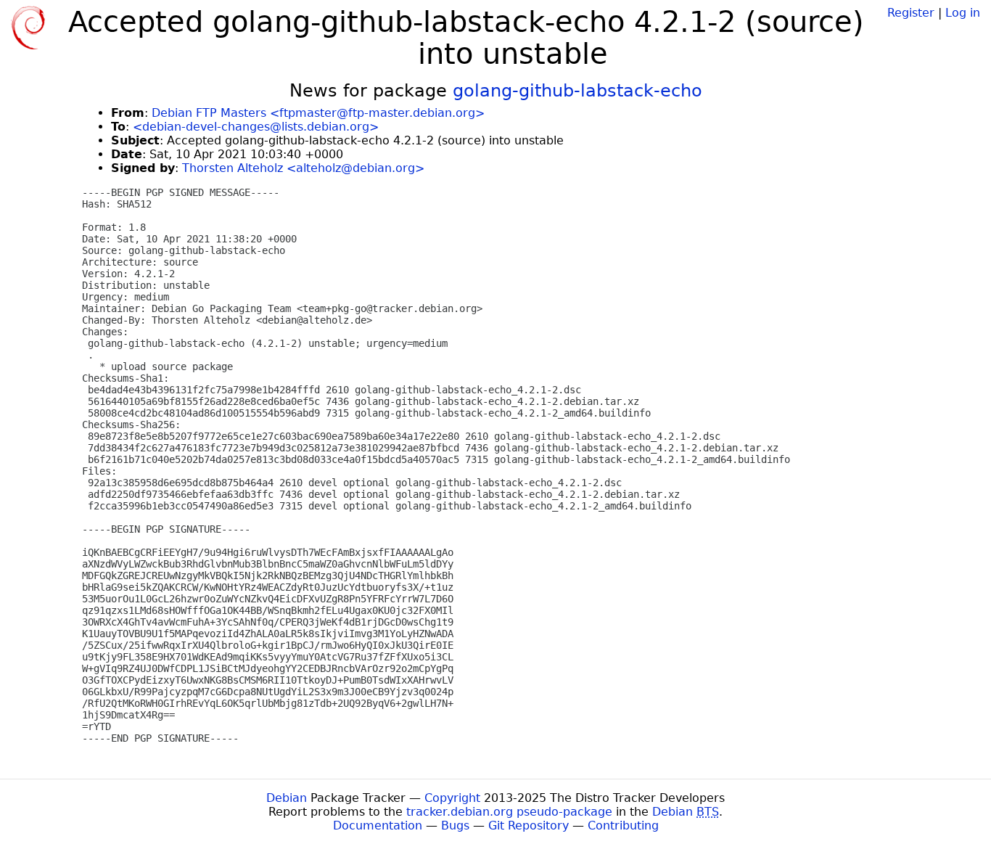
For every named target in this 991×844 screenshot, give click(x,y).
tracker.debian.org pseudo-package (509, 812)
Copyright (452, 798)
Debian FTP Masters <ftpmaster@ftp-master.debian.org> (318, 113)
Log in (962, 13)
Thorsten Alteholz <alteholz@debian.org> (303, 168)
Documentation (377, 825)
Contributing (623, 825)
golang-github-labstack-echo (577, 91)
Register (910, 13)
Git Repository (528, 825)
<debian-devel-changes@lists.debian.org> (256, 127)
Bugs (455, 825)
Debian (286, 798)
